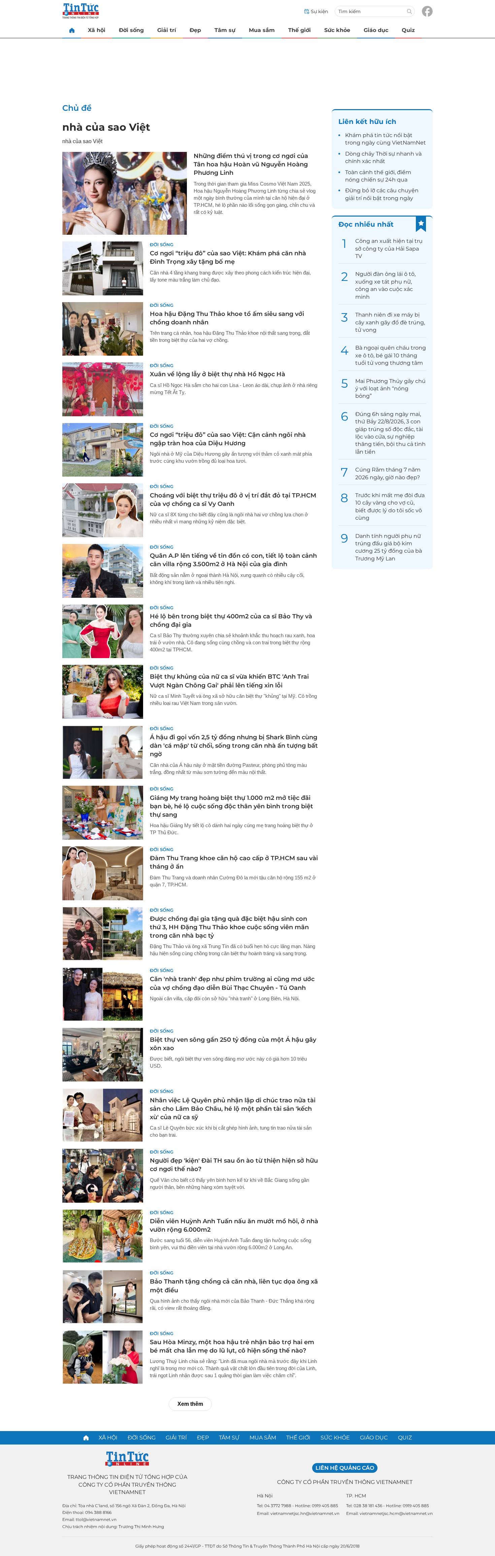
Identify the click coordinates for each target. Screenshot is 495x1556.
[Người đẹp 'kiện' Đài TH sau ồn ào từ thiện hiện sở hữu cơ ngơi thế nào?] (102, 1176)
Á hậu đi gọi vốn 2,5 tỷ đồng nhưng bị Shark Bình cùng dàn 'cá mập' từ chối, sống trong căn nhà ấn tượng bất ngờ (234, 746)
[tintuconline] (71, 30)
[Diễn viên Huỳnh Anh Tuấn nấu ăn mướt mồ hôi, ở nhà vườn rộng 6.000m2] (102, 1236)
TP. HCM (356, 1496)
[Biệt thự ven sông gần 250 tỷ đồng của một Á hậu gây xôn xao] (102, 1055)
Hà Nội (265, 1496)
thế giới (384, 172)
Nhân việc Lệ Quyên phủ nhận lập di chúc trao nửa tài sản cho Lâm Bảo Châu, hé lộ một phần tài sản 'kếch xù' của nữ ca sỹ (233, 1109)
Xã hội (96, 30)
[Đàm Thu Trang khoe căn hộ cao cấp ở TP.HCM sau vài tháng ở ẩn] (102, 873)
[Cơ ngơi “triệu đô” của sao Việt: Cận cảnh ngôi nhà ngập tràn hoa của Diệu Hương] (102, 450)
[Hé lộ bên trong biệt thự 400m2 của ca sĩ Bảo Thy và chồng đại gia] (102, 631)
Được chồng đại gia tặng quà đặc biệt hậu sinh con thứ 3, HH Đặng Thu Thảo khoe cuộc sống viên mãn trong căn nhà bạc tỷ (229, 927)
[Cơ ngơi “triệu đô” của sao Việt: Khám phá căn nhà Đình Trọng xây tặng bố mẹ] (102, 268)
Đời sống (131, 30)
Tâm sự (224, 30)
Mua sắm (262, 30)
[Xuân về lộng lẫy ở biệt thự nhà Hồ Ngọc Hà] (102, 389)
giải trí (353, 198)
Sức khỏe (337, 30)
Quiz (408, 30)
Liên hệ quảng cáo (345, 1468)
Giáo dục (376, 30)
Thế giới (299, 30)
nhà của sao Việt (106, 127)
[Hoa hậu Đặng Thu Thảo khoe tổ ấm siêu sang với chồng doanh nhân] (102, 329)
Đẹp (195, 30)
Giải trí (166, 30)
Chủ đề (77, 108)
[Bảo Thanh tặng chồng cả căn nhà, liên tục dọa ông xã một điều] (102, 1297)
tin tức (383, 135)
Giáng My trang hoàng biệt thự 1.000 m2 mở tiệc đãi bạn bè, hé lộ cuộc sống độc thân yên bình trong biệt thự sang (231, 806)
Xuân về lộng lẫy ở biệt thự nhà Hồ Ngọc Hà (217, 374)
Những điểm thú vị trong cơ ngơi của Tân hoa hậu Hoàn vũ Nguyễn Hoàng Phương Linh (251, 164)
